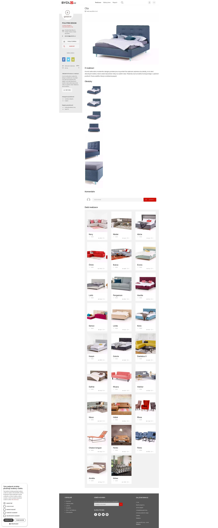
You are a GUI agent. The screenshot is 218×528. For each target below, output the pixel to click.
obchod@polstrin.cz (70, 36)
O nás (137, 502)
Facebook (63, 59)
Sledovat (72, 46)
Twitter (68, 59)
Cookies (138, 515)
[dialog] (14, 504)
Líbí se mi (151, 199)
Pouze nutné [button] (20, 520)
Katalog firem (107, 2)
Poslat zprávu (72, 41)
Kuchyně (68, 501)
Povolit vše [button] (8, 520)
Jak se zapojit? (139, 507)
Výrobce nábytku (69, 99)
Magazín (115, 2)
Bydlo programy (140, 505)
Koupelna (68, 508)
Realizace (98, 2)
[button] (14, 524)
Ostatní (66, 100)
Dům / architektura (71, 510)
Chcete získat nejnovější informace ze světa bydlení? (106, 501)
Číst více (68, 90)
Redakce (138, 518)
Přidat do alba (100, 93)
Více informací (15, 499)
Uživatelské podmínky (141, 510)
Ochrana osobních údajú (142, 513)
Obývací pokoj (69, 503)
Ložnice (68, 505)
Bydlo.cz (138, 524)
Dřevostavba (69, 512)
